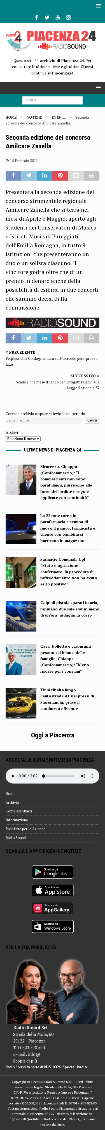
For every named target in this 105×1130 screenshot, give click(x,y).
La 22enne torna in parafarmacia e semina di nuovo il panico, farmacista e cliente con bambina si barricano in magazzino (67, 528)
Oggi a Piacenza (52, 735)
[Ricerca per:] (52, 100)
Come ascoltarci (19, 811)
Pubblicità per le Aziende (25, 828)
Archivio (12, 802)
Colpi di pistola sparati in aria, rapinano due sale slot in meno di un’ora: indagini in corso (69, 609)
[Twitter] (47, 17)
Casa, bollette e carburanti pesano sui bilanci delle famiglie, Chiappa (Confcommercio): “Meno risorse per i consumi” (65, 658)
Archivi (12, 432)
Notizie (34, 117)
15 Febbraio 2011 (24, 160)
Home (10, 793)
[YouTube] (58, 17)
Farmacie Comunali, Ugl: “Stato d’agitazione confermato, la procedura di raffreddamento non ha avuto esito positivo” (68, 572)
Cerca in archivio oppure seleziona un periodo (45, 413)
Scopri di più (25, 1061)
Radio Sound (16, 837)
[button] (97, 5)
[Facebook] (36, 17)
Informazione (17, 819)
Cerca (92, 420)
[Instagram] (68, 17)
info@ (34, 1054)
